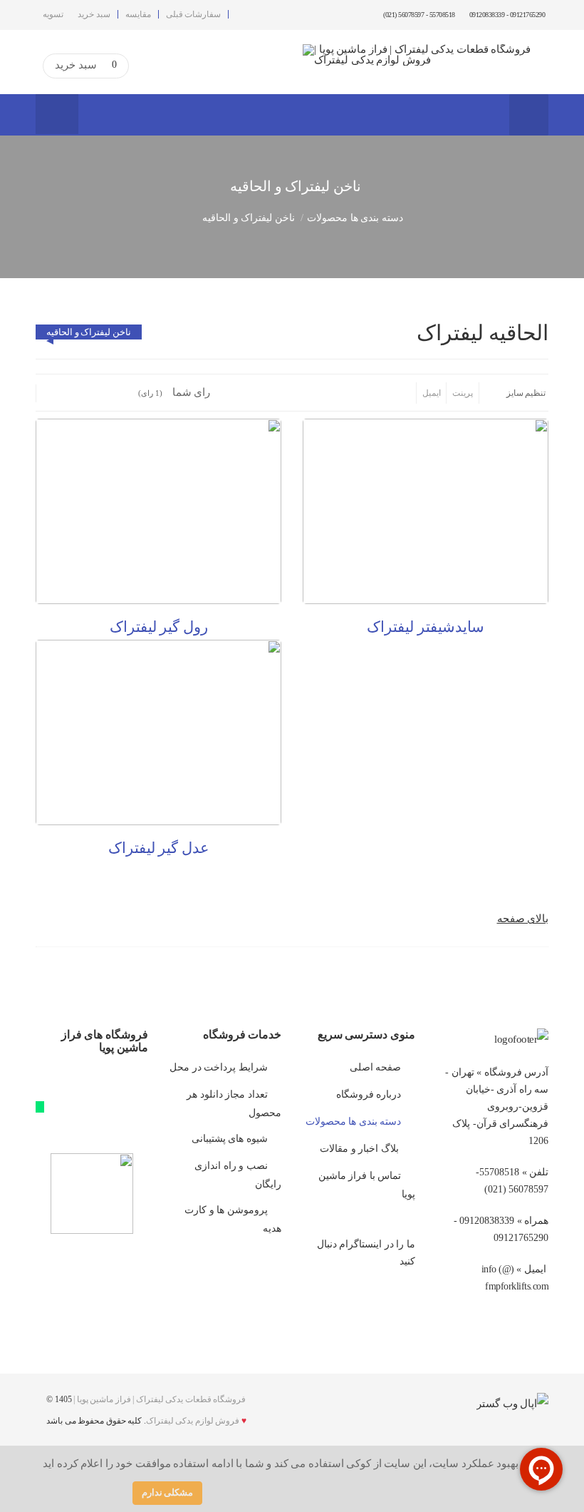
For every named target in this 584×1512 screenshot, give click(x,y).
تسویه (53, 14)
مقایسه (138, 14)
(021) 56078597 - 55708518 (418, 15)
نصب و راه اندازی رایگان (237, 1175)
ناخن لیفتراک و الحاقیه (88, 332)
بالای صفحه (523, 918)
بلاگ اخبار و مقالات (360, 1148)
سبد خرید (94, 14)
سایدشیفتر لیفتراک (425, 626)
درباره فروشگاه (369, 1094)
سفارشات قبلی (193, 14)
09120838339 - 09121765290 (507, 15)
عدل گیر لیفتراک (158, 848)
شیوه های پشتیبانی (230, 1138)
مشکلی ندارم (168, 1492)
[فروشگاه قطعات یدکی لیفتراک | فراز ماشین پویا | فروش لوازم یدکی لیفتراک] (425, 55)
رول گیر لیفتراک (159, 626)
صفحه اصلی (376, 1067)
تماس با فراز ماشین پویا (366, 1185)
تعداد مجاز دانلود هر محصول (234, 1103)
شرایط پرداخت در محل (219, 1067)
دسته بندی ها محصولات (355, 218)
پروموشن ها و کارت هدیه (232, 1219)
